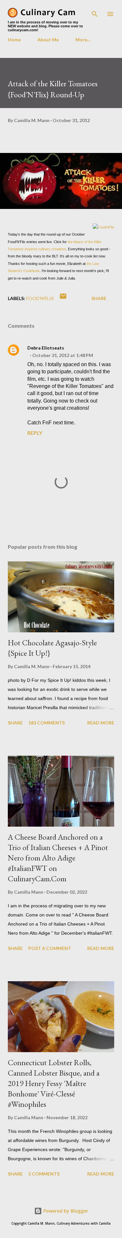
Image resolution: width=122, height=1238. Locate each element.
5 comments (44, 1173)
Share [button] (98, 298)
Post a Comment (49, 948)
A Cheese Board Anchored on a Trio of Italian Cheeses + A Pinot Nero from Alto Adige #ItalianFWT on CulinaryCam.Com (58, 858)
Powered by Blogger (65, 1211)
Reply (34, 433)
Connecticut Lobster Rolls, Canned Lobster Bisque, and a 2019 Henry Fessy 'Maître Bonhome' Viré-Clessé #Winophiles (54, 1083)
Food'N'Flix (40, 298)
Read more (100, 722)
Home (14, 39)
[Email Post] (63, 298)
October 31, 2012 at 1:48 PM (62, 355)
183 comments (46, 722)
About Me (48, 39)
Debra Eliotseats (45, 348)
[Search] (95, 12)
